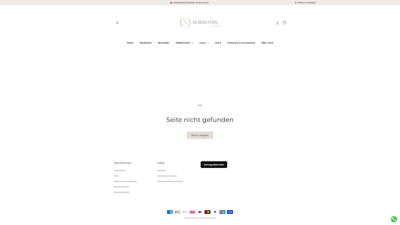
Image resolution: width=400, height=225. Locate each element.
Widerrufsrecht (121, 186)
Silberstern (195, 218)
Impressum (119, 170)
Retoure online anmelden (170, 181)
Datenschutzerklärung (125, 181)
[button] (117, 22)
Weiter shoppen (200, 135)
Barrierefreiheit (122, 192)
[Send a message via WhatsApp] (394, 219)
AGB (116, 175)
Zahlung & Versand (166, 175)
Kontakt (161, 170)
